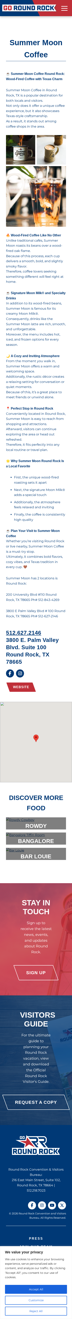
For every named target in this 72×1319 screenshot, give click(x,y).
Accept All (36, 1289)
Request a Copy (36, 1102)
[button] (36, 738)
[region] (36, 1282)
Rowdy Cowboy (36, 828)
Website (21, 687)
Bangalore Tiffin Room (36, 844)
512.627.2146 (23, 632)
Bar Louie (36, 856)
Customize (36, 1300)
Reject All (36, 1311)
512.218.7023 (36, 1190)
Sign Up (36, 972)
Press (36, 1238)
